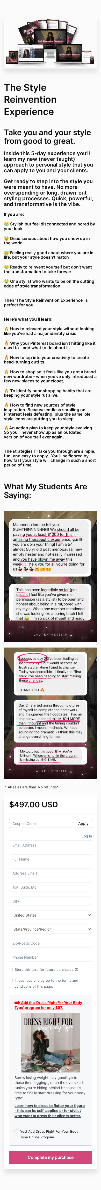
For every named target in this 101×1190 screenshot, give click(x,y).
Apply (83, 823)
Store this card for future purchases (46, 969)
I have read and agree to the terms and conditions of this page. (46, 983)
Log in (87, 836)
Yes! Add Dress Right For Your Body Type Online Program (49, 1134)
